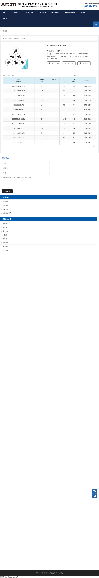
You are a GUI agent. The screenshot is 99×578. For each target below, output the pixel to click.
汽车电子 (5, 250)
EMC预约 (84, 63)
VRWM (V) (41, 80)
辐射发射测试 (7, 213)
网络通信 (5, 223)
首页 (4, 13)
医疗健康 (5, 246)
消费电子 (5, 242)
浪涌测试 (5, 205)
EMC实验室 (42, 13)
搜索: (75, 75)
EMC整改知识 (55, 13)
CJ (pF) (73, 80)
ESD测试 (5, 201)
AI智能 (5, 235)
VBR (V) (54, 80)
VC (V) (64, 80)
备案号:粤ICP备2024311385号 (9, 577)
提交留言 (7, 191)
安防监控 (5, 227)
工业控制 (5, 231)
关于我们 (83, 13)
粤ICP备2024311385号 (42, 573)
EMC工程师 (54, 63)
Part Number (19, 80)
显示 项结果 (9, 75)
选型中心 (11, 38)
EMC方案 (69, 63)
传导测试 (5, 209)
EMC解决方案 (29, 13)
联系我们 (5, 18)
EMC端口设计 (15, 13)
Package (87, 80)
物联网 (5, 239)
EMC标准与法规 (70, 13)
